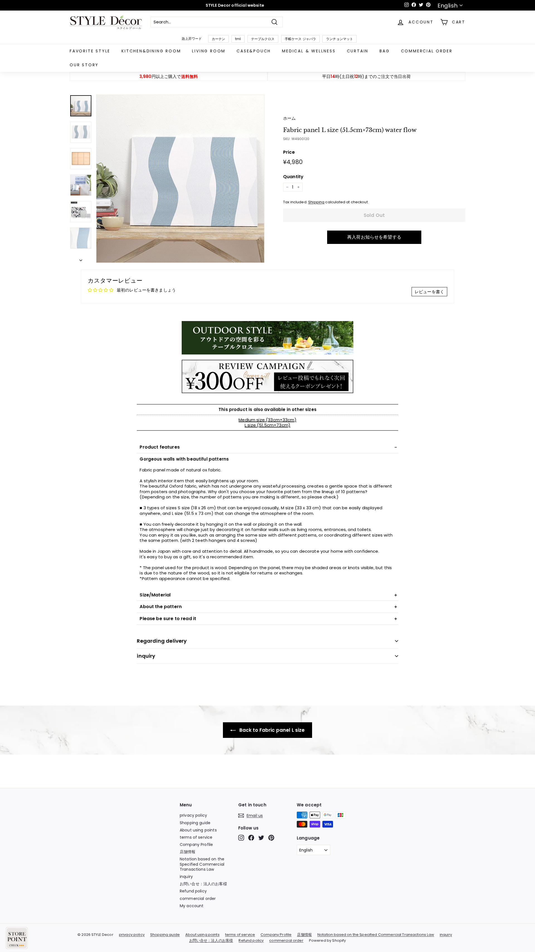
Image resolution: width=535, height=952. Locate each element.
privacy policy (193, 815)
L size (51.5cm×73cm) (267, 425)
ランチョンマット (339, 38)
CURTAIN (358, 51)
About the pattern (161, 606)
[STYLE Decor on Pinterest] (271, 838)
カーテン (218, 38)
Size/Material (155, 595)
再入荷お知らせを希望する (374, 237)
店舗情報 (188, 852)
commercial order (427, 51)
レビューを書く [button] (429, 292)
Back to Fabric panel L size (271, 730)
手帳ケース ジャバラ (300, 38)
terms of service (196, 837)
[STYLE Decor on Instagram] (241, 838)
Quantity (293, 177)
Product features (159, 447)
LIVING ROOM (208, 51)
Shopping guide (195, 823)
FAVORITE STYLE (90, 51)
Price (289, 152)
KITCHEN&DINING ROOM (151, 51)
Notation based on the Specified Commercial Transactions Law (202, 864)
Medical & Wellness (308, 51)
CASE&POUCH (254, 51)
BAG (385, 51)
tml (238, 38)
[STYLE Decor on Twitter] (261, 838)
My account (192, 906)
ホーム (289, 118)
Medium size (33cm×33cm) (267, 420)
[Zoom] (180, 179)
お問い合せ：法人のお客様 (203, 884)
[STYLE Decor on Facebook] (251, 838)
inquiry (146, 655)
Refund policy (193, 891)
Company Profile (196, 844)
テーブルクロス (263, 38)
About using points (198, 830)
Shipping (316, 202)
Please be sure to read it (168, 618)
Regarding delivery (162, 640)
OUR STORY (84, 65)
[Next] (81, 259)
